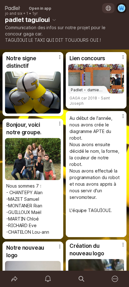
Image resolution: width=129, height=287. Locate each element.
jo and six (13, 13)
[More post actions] (55, 59)
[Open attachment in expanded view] (33, 93)
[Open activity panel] (48, 279)
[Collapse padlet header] (54, 20)
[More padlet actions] (115, 279)
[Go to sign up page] (121, 8)
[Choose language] (108, 8)
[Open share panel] (14, 279)
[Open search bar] (81, 279)
